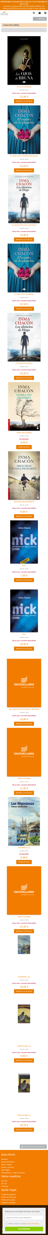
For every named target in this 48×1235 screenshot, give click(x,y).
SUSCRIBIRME (24, 1229)
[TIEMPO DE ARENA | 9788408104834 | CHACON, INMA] (24, 890)
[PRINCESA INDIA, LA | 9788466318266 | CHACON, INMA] (24, 1024)
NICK (24, 565)
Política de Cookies (8, 1200)
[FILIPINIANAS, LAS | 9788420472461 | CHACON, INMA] (24, 955)
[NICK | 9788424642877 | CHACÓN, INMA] (24, 610)
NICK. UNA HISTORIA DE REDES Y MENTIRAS (24, 709)
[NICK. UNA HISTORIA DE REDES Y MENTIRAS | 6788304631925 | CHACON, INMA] (24, 683)
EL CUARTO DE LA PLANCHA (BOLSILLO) (24, 156)
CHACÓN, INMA (24, 90)
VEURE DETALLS (24, 447)
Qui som (4, 1181)
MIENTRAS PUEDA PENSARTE (24, 502)
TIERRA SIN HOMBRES (24, 432)
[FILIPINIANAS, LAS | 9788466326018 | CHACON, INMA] (24, 821)
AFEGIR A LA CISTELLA (24, 101)
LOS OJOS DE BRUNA (24, 87)
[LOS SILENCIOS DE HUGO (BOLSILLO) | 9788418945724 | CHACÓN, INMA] (24, 199)
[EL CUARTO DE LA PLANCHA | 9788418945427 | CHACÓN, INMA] (24, 268)
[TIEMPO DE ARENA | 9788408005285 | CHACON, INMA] (24, 752)
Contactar (4, 1186)
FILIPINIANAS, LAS (24, 847)
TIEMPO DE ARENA (24, 778)
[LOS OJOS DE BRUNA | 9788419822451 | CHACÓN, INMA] (24, 60)
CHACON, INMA (24, 505)
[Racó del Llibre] (4, 13)
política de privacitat (33, 1223)
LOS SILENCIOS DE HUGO (24, 363)
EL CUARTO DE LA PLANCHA (24, 294)
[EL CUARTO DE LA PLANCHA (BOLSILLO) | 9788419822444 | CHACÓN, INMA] (24, 129)
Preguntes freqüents (8, 1203)
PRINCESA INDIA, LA (24, 1046)
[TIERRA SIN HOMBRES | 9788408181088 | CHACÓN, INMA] (24, 406)
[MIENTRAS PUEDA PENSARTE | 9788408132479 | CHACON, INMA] (24, 475)
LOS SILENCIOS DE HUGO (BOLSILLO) (24, 225)
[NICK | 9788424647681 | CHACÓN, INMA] (24, 542)
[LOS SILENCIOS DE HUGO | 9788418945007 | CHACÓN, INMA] (24, 337)
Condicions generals (8, 1194)
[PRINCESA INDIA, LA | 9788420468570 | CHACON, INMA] (24, 1093)
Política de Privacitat (8, 1197)
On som (4, 1184)
